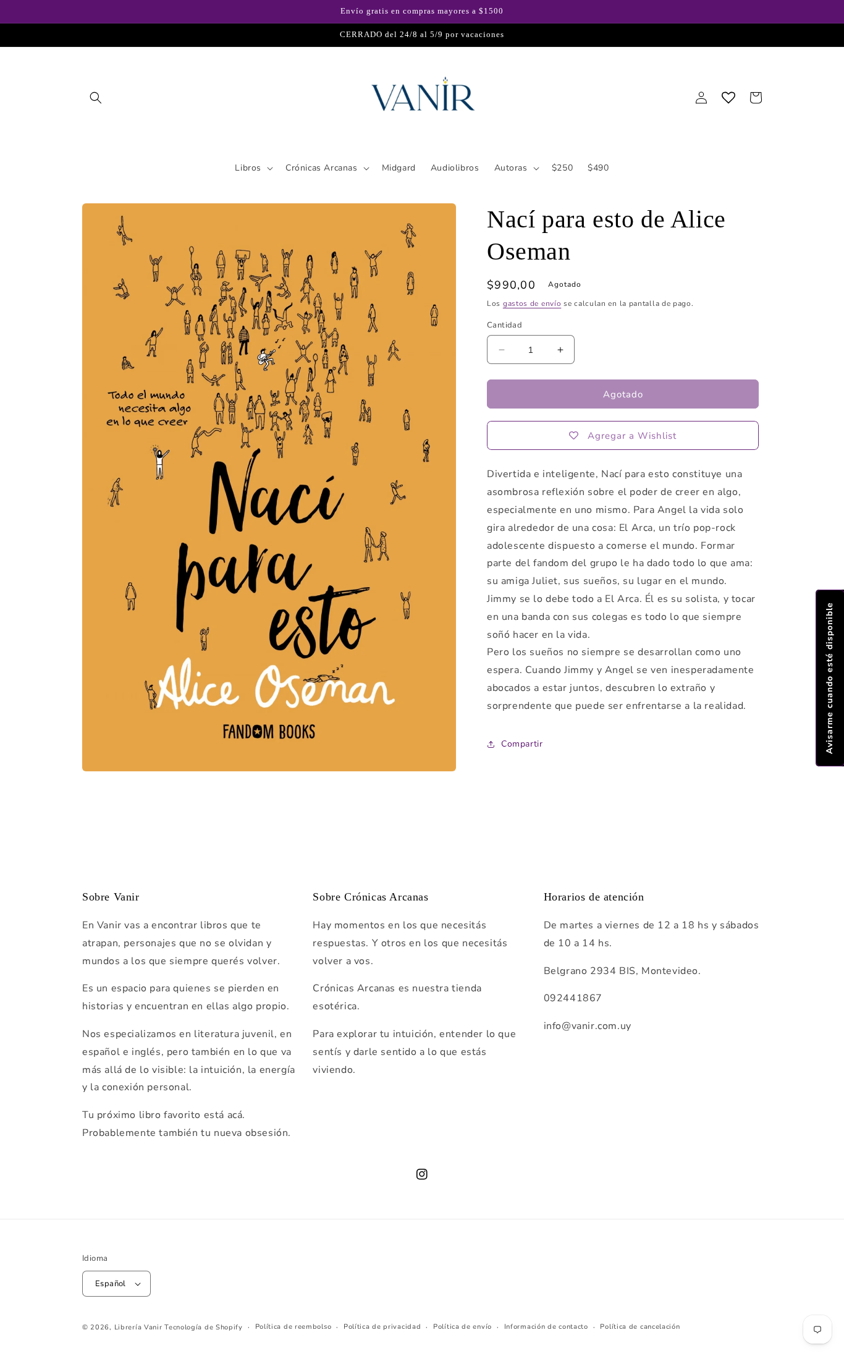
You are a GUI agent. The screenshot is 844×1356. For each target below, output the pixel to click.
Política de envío (462, 1326)
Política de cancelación (640, 1326)
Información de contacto (546, 1326)
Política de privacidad (382, 1326)
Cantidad (504, 325)
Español (110, 1283)
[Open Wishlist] (728, 97)
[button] (95, 97)
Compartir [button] (521, 744)
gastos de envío (532, 303)
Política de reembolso (293, 1326)
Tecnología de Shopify (203, 1327)
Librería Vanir (138, 1327)
